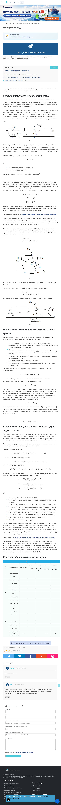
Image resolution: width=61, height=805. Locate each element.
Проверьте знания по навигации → (21, 37)
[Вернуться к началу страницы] (59, 685)
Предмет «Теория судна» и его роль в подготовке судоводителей (34, 537)
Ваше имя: (8, 709)
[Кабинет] (14, 2)
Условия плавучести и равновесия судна (17, 70)
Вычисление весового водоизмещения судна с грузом (21, 74)
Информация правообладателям (13, 794)
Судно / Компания (14, 732)
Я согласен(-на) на (20, 752)
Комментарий (8, 738)
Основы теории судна (35, 23)
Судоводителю (11, 23)
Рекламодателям (9, 785)
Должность (12, 720)
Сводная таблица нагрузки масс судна (16, 80)
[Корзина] (18, 2)
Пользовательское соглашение (13, 792)
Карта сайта (36, 790)
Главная (5, 23)
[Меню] (2, 2)
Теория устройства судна (23, 23)
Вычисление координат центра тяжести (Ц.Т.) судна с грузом (22, 77)
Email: (7, 715)
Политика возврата (9, 790)
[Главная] (6, 2)
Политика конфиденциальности (13, 788)
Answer (7, 676)
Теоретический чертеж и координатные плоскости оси (38, 214)
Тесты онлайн (37, 786)
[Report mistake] (57, 801)
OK (9, 800)
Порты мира (36, 788)
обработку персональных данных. (25, 752)
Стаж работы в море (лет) (16, 726)
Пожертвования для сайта (11, 783)
